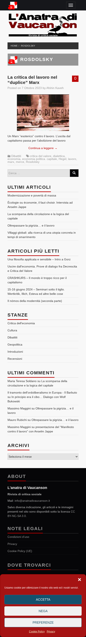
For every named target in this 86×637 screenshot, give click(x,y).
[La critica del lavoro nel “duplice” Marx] (43, 112)
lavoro (72, 159)
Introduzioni (15, 351)
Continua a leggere (42, 148)
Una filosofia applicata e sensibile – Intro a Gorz (39, 259)
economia (14, 159)
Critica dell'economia (21, 323)
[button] (79, 579)
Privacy (51, 631)
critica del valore (40, 156)
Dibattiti (16, 156)
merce (20, 161)
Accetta (43, 599)
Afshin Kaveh (55, 88)
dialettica (59, 156)
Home (14, 45)
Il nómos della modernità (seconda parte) (35, 301)
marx (11, 161)
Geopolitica (15, 344)
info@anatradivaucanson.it (32, 500)
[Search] (74, 173)
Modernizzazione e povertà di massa (32, 195)
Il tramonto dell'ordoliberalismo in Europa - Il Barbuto (42, 392)
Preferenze (43, 622)
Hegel (62, 159)
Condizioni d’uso (18, 536)
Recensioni (15, 358)
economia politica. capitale (39, 159)
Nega (43, 611)
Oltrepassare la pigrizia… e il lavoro (31, 225)
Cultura (12, 330)
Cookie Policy (37, 631)
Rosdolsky (28, 45)
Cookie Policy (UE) (20, 551)
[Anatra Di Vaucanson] (43, 24)
